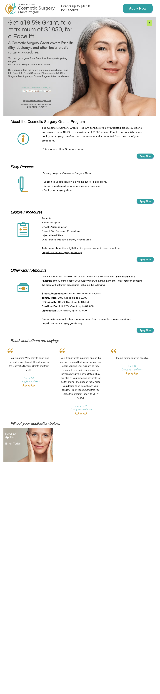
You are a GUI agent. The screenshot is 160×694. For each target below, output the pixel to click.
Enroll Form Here (95, 181)
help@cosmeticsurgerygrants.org (62, 252)
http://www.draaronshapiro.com (37, 100)
